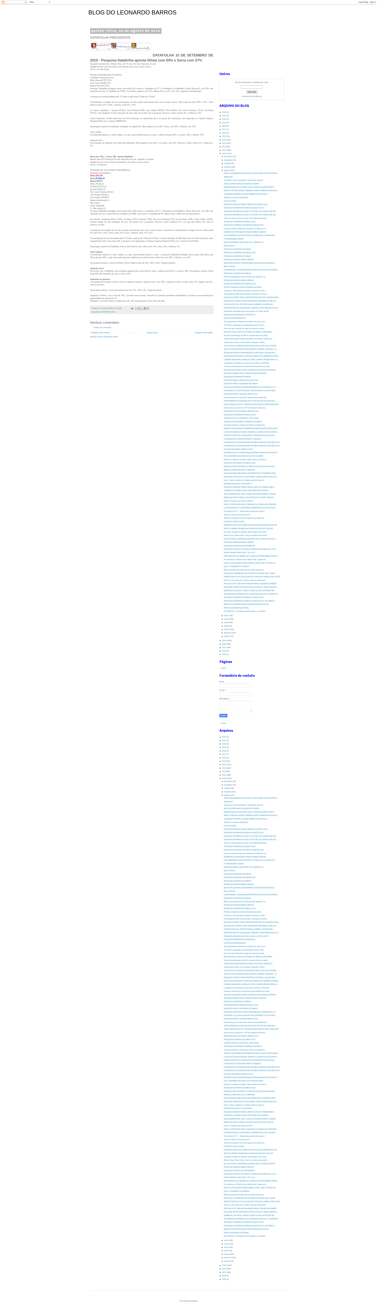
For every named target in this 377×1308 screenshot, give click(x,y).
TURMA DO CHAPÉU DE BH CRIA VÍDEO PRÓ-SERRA (246, 491)
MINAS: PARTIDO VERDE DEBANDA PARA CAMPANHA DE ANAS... (251, 191)
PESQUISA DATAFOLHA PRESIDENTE (239, 546)
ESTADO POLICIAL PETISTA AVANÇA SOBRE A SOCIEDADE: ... (249, 304)
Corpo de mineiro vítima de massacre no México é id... (245, 229)
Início (224, 668)
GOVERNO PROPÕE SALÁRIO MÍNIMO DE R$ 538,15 (246, 194)
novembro (228, 160)
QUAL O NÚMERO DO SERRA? (237, 566)
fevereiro (228, 633)
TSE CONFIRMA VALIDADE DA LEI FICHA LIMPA (243, 456)
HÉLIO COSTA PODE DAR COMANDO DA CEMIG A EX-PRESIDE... (251, 504)
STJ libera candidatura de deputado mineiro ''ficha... (244, 325)
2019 (224, 123)
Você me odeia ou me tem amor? (237, 515)
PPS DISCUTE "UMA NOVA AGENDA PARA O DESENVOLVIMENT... (251, 584)
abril (226, 626)
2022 (224, 112)
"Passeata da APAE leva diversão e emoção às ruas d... (246, 294)
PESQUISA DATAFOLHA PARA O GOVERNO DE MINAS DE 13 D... (250, 549)
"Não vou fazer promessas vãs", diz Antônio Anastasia (245, 218)
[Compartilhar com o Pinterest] (147, 308)
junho (226, 619)
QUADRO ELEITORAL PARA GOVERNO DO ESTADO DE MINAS (250, 370)
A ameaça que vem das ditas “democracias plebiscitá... (246, 397)
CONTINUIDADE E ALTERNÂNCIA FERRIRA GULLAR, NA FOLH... (250, 508)
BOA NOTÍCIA (229, 246)
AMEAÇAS (228, 177)
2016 (224, 133)
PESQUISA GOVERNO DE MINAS (237, 249)
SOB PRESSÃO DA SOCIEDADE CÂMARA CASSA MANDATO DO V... (252, 308)
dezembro (228, 157)
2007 (224, 647)
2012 (224, 147)
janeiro (227, 636)
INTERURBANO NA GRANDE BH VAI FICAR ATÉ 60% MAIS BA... (250, 401)
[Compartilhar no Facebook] (144, 308)
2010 (224, 154)
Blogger (194, 1301)
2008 (224, 644)
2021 (224, 116)
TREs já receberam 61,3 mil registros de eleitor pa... (244, 518)
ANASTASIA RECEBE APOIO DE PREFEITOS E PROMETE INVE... (250, 473)
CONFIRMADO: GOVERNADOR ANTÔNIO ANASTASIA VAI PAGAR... (251, 270)
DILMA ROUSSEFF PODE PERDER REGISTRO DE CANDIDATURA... (252, 297)
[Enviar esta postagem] (132, 308)
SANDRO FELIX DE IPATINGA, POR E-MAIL (241, 418)
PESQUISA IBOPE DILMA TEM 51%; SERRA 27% (243, 242)
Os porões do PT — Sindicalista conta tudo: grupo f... (245, 511)
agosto (227, 170)
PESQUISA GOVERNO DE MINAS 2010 (240, 222)
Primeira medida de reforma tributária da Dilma (242, 287)
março (227, 629)
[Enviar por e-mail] (136, 308)
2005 (224, 654)
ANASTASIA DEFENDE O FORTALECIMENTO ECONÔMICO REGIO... (252, 356)
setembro (228, 167)
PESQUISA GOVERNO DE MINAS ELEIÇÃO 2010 (244, 208)
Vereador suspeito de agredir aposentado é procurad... (246, 532)
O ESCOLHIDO (230, 201)
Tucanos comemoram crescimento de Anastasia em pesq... (247, 366)
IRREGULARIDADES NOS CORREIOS (239, 470)
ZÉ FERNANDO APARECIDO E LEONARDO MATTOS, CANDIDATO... (251, 594)
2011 (224, 150)
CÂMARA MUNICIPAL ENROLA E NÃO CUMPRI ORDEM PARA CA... (251, 360)
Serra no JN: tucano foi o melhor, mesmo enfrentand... (245, 580)
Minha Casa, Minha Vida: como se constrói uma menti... (246, 535)
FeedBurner (257, 96)
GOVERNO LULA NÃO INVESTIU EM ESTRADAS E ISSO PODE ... (250, 391)
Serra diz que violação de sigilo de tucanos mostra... (245, 329)
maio (226, 622)
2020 (224, 119)
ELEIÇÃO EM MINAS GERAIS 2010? (238, 449)
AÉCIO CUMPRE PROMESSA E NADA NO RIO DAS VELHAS (248, 529)
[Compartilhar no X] (142, 308)
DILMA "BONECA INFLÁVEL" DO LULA (239, 553)
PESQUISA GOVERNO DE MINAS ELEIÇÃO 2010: (244, 597)
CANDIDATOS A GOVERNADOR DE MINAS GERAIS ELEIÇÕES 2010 (252, 442)
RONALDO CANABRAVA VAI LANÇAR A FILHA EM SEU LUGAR (249, 573)
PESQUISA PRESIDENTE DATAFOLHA (239, 315)
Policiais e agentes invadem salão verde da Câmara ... (245, 460)
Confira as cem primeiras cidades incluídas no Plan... (245, 291)
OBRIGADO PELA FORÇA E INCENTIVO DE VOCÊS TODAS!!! (249, 497)
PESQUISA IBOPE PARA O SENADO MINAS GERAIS (245, 373)
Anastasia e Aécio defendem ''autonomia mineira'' (243, 180)
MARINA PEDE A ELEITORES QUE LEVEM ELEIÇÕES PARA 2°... (250, 187)
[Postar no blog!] (139, 308)
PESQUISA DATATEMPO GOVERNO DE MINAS (243, 422)
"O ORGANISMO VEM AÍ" (234, 239)
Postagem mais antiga (204, 333)
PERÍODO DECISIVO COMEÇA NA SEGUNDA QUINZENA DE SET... (251, 525)
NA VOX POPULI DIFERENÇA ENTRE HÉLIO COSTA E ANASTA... (250, 539)
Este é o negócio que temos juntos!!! (238, 501)
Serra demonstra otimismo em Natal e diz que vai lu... (245, 322)
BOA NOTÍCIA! (229, 266)
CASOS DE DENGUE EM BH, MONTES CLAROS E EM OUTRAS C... (251, 432)
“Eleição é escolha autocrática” (236, 197)
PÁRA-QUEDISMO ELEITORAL (236, 608)
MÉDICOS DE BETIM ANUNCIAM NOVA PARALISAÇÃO (246, 604)
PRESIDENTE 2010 (108, 312)
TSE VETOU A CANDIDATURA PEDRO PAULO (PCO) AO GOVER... (251, 346)
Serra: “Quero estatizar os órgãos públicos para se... (244, 480)
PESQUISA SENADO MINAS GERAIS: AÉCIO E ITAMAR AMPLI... (249, 487)
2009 (224, 641)
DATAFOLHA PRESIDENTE (235, 318)
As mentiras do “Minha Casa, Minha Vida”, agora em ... (245, 559)
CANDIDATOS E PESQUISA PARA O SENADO (242, 439)
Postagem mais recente (100, 333)
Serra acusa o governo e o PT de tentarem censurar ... (245, 408)
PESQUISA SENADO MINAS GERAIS (239, 260)
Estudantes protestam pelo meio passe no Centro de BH (246, 311)
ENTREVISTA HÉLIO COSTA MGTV (238, 484)
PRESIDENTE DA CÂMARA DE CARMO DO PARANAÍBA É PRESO (251, 556)
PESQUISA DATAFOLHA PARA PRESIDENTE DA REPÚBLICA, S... (250, 387)
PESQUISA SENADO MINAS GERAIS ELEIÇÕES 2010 (246, 204)
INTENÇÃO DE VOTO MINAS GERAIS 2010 (241, 411)
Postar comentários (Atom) (107, 337)
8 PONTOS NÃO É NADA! (234, 522)
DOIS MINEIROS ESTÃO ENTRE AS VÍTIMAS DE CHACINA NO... (250, 235)
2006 (224, 651)
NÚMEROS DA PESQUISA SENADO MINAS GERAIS (245, 232)
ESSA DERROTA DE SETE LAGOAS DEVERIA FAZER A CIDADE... (250, 494)
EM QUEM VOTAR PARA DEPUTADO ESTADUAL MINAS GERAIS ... (251, 587)
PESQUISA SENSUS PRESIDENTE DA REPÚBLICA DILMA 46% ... (250, 353)
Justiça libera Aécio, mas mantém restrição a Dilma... (245, 342)
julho (226, 615)
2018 (224, 126)
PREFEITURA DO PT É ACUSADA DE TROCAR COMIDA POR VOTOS (252, 577)
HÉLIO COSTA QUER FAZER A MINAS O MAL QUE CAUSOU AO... (250, 563)
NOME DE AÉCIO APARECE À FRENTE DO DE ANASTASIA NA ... (250, 466)
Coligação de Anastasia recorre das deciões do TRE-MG (246, 363)
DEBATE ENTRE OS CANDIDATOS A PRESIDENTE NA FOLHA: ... (250, 435)
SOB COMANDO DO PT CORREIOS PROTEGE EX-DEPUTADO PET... (252, 404)
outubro (227, 163)
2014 (224, 140)
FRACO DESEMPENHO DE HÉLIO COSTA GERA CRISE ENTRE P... (251, 173)
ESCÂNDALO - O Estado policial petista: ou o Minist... (245, 611)
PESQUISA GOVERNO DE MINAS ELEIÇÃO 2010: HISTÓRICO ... (250, 601)
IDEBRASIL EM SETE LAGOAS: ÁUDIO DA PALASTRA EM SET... (250, 591)
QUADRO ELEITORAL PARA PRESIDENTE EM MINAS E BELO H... (251, 301)
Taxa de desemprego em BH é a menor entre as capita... (246, 335)
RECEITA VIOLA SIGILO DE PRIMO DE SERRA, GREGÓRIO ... (249, 332)
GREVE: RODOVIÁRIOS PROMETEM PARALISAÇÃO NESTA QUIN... (251, 428)
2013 (224, 143)
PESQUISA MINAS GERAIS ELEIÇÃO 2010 (241, 380)
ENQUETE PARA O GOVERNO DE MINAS (241, 384)
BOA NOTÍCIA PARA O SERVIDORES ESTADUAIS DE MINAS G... (250, 263)
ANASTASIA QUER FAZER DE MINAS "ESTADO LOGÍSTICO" (248, 339)
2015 (224, 136)
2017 (224, 129)
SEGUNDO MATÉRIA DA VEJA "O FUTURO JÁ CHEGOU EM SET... (250, 211)
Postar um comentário (102, 327)
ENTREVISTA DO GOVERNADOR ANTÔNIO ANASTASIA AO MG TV (251, 453)
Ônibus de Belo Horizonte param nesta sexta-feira (244, 570)
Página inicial (152, 333)
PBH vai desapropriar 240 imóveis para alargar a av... (245, 277)
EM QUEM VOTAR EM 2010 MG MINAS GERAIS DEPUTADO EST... (251, 477)
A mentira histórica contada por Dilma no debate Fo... (245, 425)
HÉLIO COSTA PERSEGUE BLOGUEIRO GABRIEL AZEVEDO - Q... (250, 349)
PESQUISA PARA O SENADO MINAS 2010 (241, 394)
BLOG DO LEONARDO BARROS (132, 12)
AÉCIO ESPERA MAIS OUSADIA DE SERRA (241, 184)
